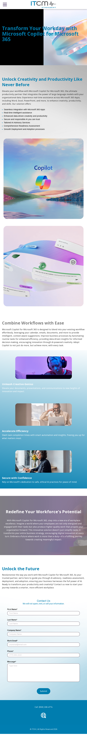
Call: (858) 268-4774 (43, 707)
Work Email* (12, 641)
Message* (11, 662)
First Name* (12, 609)
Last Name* (12, 620)
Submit (43, 691)
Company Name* (14, 630)
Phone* (10, 651)
